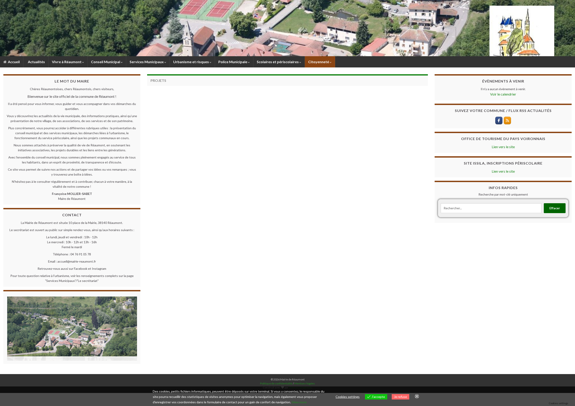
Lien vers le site (503, 147)
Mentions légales (304, 381)
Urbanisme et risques (191, 62)
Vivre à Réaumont (67, 62)
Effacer (554, 208)
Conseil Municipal (106, 62)
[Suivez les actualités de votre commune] (507, 120)
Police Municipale (233, 62)
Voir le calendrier (503, 94)
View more (299, 402)
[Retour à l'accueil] (287, 28)
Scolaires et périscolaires (278, 62)
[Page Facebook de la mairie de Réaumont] (498, 120)
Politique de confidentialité (276, 381)
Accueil (13, 62)
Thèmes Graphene (300, 385)
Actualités (36, 62)
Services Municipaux (147, 62)
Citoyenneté (319, 62)
